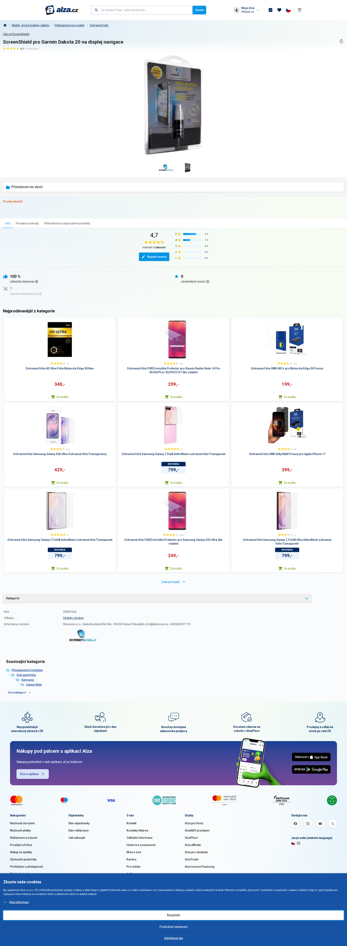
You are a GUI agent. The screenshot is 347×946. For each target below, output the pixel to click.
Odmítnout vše (173, 938)
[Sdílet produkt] (341, 41)
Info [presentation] (7, 223)
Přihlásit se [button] (247, 11)
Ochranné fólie (99, 25)
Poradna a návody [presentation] (27, 223)
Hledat (199, 10)
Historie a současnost (141, 845)
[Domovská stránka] (5, 25)
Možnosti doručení (22, 823)
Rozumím (173, 915)
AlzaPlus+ (191, 837)
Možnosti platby (20, 830)
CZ (298, 843)
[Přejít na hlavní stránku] (61, 10)
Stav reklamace (78, 830)
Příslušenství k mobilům (27, 670)
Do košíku (63, 397)
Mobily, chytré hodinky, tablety (30, 25)
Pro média (133, 866)
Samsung (27, 679)
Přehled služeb (20, 873)
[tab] (8, 223)
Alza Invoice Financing (199, 866)
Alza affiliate (193, 845)
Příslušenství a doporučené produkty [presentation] (67, 223)
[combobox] (142, 10)
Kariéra (131, 859)
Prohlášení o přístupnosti (26, 866)
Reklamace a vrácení (23, 837)
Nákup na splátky (21, 852)
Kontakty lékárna (137, 830)
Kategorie (12, 598)
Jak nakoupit (76, 837)
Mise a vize (134, 852)
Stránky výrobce (73, 618)
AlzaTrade (191, 859)
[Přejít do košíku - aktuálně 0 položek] (299, 10)
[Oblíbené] (279, 10)
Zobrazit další (170, 582)
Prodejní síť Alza (21, 845)
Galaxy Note (34, 684)
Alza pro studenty (196, 852)
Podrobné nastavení (173, 927)
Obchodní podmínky (23, 859)
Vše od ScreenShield (16, 34)
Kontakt (131, 823)
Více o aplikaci (29, 774)
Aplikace (132, 873)
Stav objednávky (79, 823)
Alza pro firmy (194, 823)
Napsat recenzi (157, 256)
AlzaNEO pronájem (197, 830)
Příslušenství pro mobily (70, 25)
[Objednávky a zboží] (270, 10)
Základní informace (139, 837)
